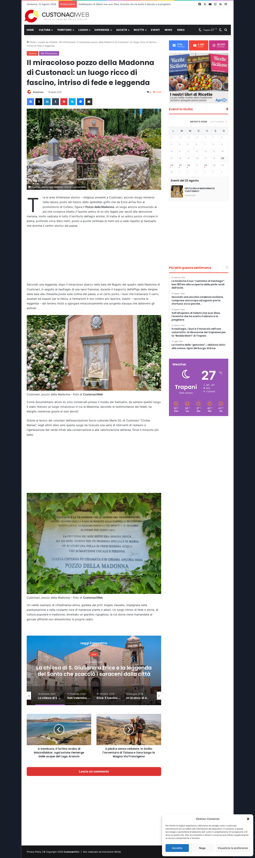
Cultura (44, 29)
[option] (94, 670)
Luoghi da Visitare (47, 42)
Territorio (64, 29)
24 (171, 165)
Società (121, 29)
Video (181, 29)
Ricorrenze (94, 654)
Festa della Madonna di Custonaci (200, 190)
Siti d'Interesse (67, 42)
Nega (202, 848)
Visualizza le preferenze (233, 848)
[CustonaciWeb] (57, 16)
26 (188, 165)
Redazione (38, 92)
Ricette (139, 29)
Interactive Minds (111, 851)
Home (30, 29)
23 (222, 158)
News (168, 29)
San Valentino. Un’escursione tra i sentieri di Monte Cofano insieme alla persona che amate (94, 674)
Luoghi (83, 29)
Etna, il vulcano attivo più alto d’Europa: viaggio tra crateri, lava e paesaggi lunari (122, 4)
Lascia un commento (94, 771)
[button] (248, 819)
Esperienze (102, 29)
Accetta (177, 848)
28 (205, 165)
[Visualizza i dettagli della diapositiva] (198, 78)
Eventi (155, 29)
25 (180, 165)
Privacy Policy (34, 851)
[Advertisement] (163, 16)
